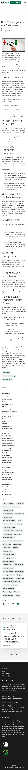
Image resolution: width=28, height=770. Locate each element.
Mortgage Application (8, 472)
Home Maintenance (8, 440)
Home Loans (17, 534)
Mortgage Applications (9, 554)
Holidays (4, 423)
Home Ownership (19, 541)
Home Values (6, 455)
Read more (7, 645)
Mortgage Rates (8, 31)
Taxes (4, 492)
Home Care (5, 433)
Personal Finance (7, 479)
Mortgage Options (18, 564)
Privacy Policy (6, 676)
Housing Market (6, 462)
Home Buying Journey (9, 376)
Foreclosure (5, 419)
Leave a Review (6, 669)
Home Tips (5, 453)
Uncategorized (6, 494)
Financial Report (19, 514)
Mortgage (5, 470)
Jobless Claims (17, 544)
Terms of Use (15, 706)
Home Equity (18, 530)
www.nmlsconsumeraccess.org (11, 704)
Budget (4, 402)
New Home (6, 585)
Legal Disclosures (17, 698)
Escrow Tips (5, 414)
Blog (3, 671)
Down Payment (16, 507)
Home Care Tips (7, 436)
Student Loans (6, 487)
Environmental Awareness (9, 411)
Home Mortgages (7, 448)
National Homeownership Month (11, 581)
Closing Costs (20, 503)
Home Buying (18, 524)
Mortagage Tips (7, 467)
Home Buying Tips (7, 431)
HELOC (19, 520)
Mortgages (20, 575)
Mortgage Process (8, 571)
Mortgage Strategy (8, 578)
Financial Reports (7, 416)
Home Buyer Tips (7, 428)
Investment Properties (8, 465)
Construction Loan (7, 404)
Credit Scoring (6, 409)
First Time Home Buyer (9, 520)
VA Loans (17, 595)
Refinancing (17, 592)
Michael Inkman (19, 29)
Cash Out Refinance (8, 503)
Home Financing (7, 534)
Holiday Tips (5, 421)
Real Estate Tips (7, 484)
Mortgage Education (8, 561)
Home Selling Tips (7, 450)
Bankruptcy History (7, 399)
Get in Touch (6, 673)
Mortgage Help (7, 564)
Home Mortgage (7, 443)
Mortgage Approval (8, 558)
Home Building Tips (7, 426)
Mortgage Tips (6, 477)
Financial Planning (8, 514)
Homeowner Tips (7, 460)
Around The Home (7, 397)
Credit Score (6, 507)
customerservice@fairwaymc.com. (12, 711)
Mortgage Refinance (8, 575)
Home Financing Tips (8, 438)
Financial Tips (6, 372)
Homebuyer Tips (7, 457)
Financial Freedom (8, 510)
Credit (4, 406)
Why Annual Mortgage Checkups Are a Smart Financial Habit (14, 637)
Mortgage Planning (8, 568)
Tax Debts (5, 489)
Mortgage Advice (7, 551)
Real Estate (5, 482)
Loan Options (6, 547)
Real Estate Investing (8, 588)
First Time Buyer (7, 517)
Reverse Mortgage (8, 595)
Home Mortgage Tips (8, 445)
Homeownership (7, 541)
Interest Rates (7, 544)
